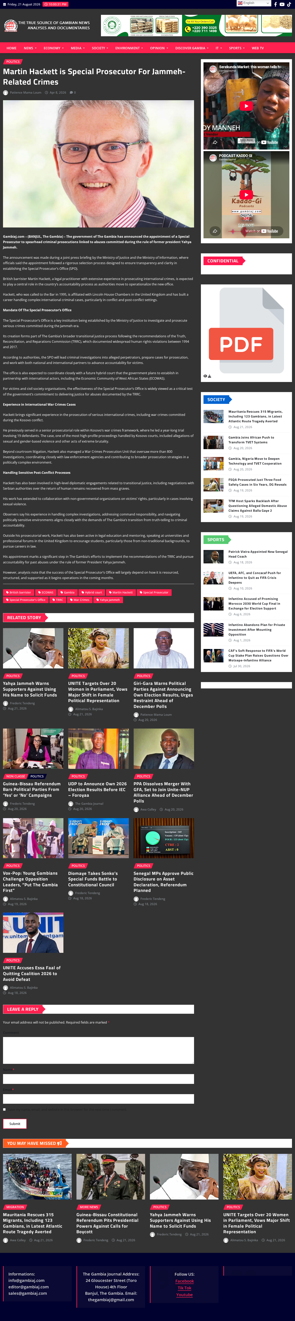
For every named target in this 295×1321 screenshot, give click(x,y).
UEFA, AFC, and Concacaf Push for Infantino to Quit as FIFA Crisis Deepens (255, 577)
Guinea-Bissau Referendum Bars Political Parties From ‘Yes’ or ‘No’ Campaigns (32, 789)
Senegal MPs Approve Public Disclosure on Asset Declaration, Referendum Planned (164, 882)
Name (8, 1069)
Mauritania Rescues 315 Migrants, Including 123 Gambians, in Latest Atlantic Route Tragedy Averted (256, 416)
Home (12, 48)
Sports (235, 48)
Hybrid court (93, 592)
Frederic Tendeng (22, 703)
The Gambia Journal (89, 803)
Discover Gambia (190, 48)
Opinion (158, 48)
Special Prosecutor (155, 592)
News (29, 48)
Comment (11, 1032)
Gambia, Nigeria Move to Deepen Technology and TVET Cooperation (255, 461)
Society (99, 48)
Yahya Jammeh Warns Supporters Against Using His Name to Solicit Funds (30, 689)
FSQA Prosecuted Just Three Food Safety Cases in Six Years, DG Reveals (258, 482)
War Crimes (81, 600)
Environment (127, 48)
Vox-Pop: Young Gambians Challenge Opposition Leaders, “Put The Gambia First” (30, 881)
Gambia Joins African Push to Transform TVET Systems (251, 439)
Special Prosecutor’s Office (27, 600)
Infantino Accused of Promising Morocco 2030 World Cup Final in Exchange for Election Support (254, 603)
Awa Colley (148, 809)
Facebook (184, 1281)
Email (8, 1090)
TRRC (59, 600)
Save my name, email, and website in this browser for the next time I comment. (67, 1109)
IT (217, 48)
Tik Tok (184, 1288)
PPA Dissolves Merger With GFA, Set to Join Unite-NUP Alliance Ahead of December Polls (163, 792)
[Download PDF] (209, 376)
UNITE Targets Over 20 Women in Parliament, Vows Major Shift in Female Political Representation (97, 692)
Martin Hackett (123, 592)
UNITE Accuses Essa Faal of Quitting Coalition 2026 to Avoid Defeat (32, 973)
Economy (52, 48)
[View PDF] (205, 376)
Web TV (258, 48)
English (248, 3)
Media (76, 48)
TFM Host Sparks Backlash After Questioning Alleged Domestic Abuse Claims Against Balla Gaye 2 (258, 505)
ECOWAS (47, 592)
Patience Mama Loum (25, 92)
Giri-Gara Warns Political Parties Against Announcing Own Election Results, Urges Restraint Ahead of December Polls (163, 694)
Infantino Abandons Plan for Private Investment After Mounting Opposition (257, 629)
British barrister (20, 592)
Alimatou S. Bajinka (89, 709)
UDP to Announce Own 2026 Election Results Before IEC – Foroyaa (97, 789)
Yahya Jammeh (110, 600)
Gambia (69, 592)
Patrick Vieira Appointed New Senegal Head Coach (258, 554)
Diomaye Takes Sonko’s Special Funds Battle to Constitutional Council (93, 879)
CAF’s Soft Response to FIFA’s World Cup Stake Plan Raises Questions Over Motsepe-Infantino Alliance (259, 655)
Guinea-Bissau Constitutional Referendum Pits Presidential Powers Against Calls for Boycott (107, 1223)
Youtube (184, 1294)
